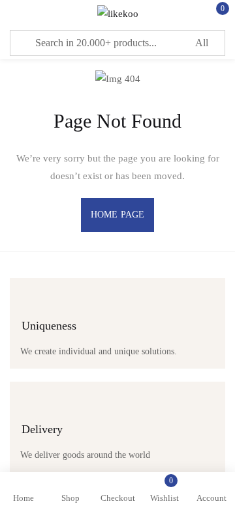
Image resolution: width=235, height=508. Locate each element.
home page (117, 214)
